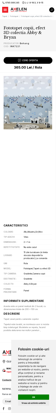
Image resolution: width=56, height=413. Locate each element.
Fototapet (14, 16)
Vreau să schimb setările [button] (34, 403)
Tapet (4, 16)
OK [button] (33, 397)
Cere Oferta (30, 60)
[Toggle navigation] (5, 10)
